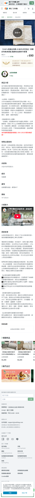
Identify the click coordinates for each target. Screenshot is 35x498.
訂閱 (30, 399)
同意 (10, 493)
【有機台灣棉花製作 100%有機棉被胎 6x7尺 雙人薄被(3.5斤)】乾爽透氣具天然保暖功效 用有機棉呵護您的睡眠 (8, 353)
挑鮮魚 (25, 12)
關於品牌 (4, 436)
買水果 (15, 12)
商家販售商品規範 (23, 470)
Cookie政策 (5, 476)
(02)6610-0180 (12, 407)
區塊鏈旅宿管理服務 (7, 456)
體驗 (2, 451)
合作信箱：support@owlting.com (12, 422)
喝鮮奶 (5, 12)
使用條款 (20, 473)
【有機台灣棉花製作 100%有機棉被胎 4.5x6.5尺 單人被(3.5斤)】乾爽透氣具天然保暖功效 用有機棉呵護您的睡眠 (24, 353)
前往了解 (24, 493)
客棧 (2, 461)
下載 (31, 3)
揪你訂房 (20, 451)
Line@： (7, 410)
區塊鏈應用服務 (22, 456)
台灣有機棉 (4, 357)
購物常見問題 (5, 470)
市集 (19, 446)
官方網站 (4, 446)
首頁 (2, 17)
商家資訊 (10, 17)
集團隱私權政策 (6, 473)
